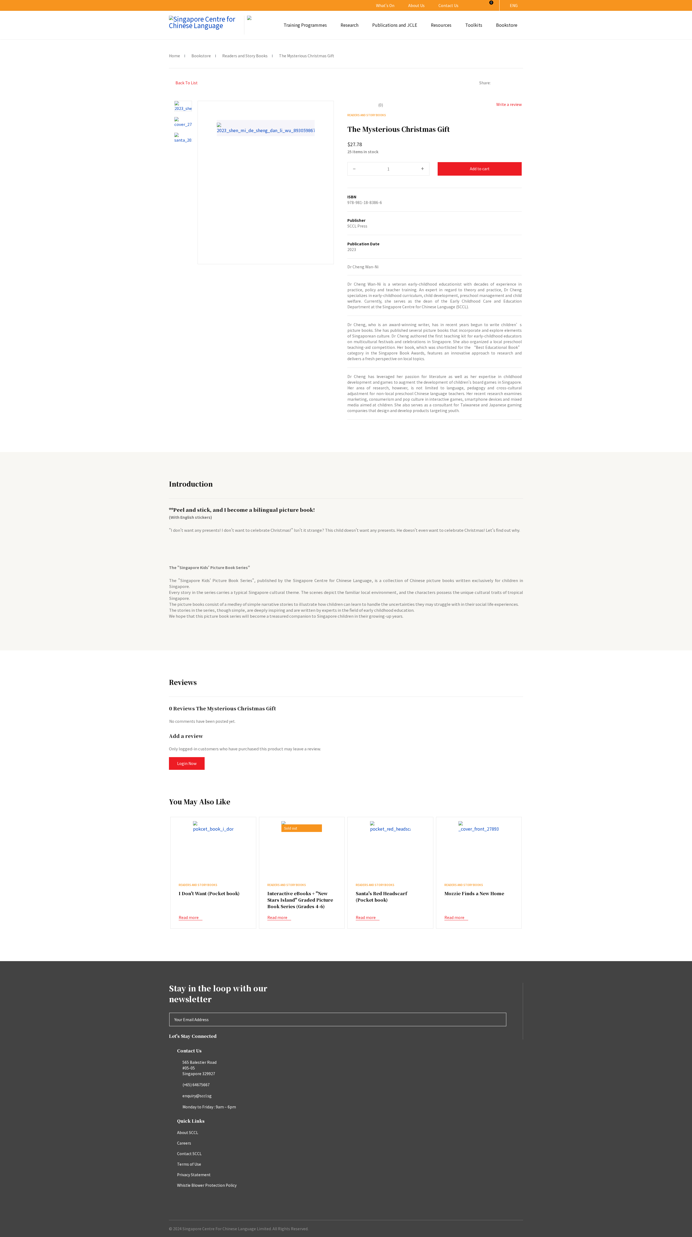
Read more (189, 917)
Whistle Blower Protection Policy (207, 1185)
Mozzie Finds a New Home (474, 893)
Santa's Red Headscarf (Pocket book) (381, 896)
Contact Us (448, 5)
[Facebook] (495, 82)
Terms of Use (189, 1164)
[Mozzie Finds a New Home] (478, 826)
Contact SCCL (189, 1153)
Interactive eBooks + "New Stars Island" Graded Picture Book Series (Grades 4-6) (300, 900)
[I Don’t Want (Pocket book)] (213, 826)
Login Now (187, 763)
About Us (416, 5)
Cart (488, 5)
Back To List (186, 82)
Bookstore (506, 25)
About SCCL (187, 1132)
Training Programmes (305, 25)
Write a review (508, 104)
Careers (184, 1143)
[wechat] (511, 82)
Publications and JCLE (394, 25)
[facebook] (184, 5)
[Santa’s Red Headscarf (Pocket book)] (390, 826)
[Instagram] (194, 5)
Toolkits (473, 25)
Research (349, 25)
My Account (475, 5)
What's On (385, 5)
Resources (441, 25)
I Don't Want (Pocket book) (209, 893)
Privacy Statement (194, 1174)
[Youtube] (204, 5)
